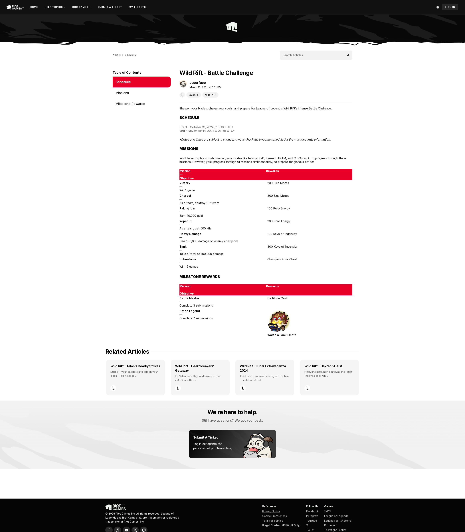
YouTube (311, 520)
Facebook (312, 511)
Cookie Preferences (274, 515)
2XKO (327, 511)
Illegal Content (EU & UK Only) (281, 525)
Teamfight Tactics (335, 529)
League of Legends (336, 515)
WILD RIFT (118, 55)
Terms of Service (272, 520)
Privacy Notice (271, 511)
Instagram (312, 515)
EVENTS (131, 55)
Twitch (310, 529)
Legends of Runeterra (337, 520)
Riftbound (330, 525)
